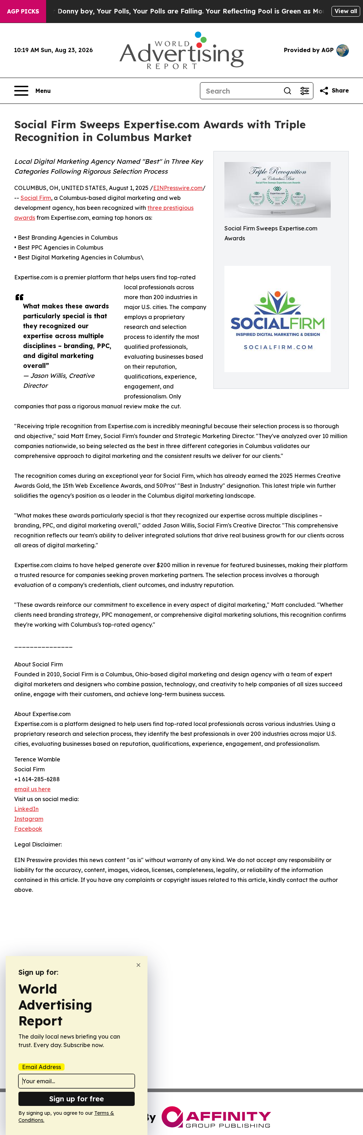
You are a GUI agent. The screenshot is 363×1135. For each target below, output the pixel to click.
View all (346, 11)
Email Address (41, 1066)
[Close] (138, 965)
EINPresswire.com (177, 187)
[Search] (287, 91)
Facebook (28, 828)
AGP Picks (23, 11)
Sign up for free (76, 1098)
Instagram (28, 818)
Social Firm (36, 197)
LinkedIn (26, 808)
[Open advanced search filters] (304, 91)
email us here (32, 789)
